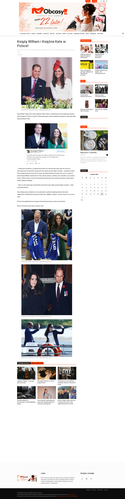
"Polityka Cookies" (71, 494)
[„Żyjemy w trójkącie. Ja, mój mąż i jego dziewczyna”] (26, 373)
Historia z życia (25, 33)
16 (105, 187)
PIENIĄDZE (93, 33)
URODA (33, 33)
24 (82, 194)
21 (98, 191)
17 (82, 191)
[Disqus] (46, 435)
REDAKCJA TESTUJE (79, 33)
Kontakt (106, 489)
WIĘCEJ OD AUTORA (37, 363)
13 (94, 187)
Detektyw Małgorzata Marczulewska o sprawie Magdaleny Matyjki (26, 402)
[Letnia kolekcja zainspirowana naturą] (86, 89)
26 (90, 194)
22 (102, 191)
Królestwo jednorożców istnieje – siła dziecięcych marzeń (101, 72)
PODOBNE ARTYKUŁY (24, 363)
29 (102, 194)
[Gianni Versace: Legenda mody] (101, 103)
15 (102, 187)
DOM (87, 33)
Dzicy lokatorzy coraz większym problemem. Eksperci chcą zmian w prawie (67, 382)
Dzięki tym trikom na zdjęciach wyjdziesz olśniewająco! (85, 56)
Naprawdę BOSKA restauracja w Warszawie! (99, 56)
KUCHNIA (58, 33)
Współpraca (100, 489)
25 (86, 194)
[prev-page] (18, 406)
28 (98, 194)
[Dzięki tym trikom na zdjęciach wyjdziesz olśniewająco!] (86, 48)
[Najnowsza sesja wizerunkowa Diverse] (101, 89)
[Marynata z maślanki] (94, 140)
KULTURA (70, 33)
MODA (64, 33)
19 (90, 191)
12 (90, 187)
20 (94, 191)
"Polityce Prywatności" (73, 496)
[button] (123, 34)
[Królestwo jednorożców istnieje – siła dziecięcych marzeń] (101, 64)
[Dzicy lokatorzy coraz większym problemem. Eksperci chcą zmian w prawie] (67, 373)
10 (82, 187)
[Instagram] (104, 1)
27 (94, 194)
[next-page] (21, 406)
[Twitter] (106, 1)
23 (105, 191)
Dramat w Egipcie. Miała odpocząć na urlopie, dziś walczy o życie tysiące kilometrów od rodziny (67, 402)
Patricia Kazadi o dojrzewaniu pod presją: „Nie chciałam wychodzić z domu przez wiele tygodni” (46, 402)
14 (98, 187)
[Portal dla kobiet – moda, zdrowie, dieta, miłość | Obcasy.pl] (62, 17)
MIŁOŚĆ (52, 33)
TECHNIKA (100, 33)
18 (86, 191)
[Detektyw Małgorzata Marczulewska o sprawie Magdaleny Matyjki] (26, 392)
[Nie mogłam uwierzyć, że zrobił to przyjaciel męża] (46, 373)
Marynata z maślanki (88, 153)
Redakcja (88, 489)
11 (86, 187)
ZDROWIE (39, 33)
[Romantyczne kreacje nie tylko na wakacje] (86, 103)
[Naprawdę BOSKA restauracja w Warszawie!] (101, 48)
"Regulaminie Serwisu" (61, 496)
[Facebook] (101, 1)
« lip (81, 200)
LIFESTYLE (46, 33)
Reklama (94, 489)
